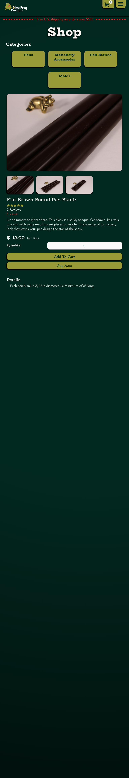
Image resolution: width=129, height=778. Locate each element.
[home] (16, 8)
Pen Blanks (100, 54)
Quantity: (14, 245)
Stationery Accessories (65, 57)
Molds (64, 75)
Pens (28, 54)
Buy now (64, 265)
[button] (108, 4)
